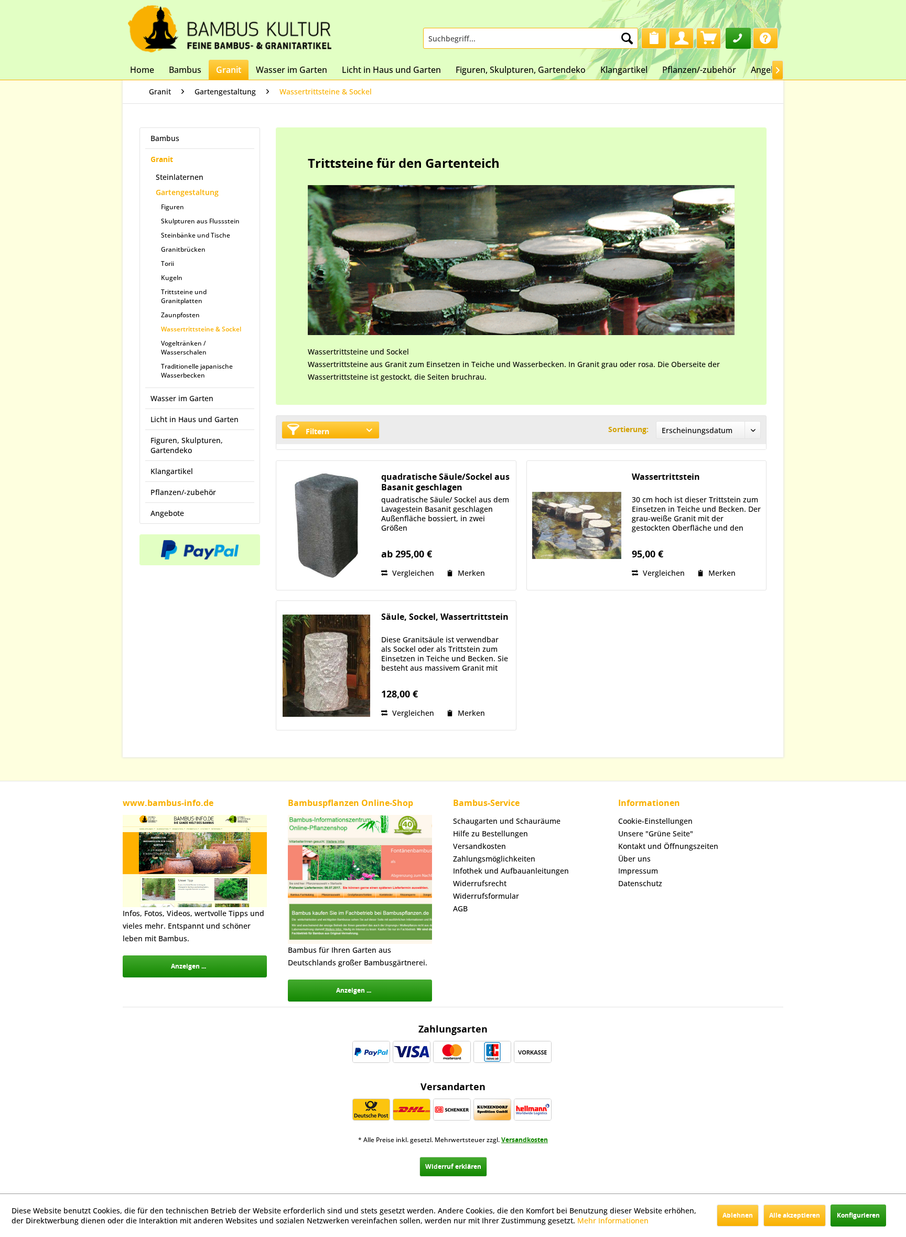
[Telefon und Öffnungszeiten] (738, 38)
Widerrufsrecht (479, 883)
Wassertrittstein (666, 476)
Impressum (638, 871)
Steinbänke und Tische (195, 235)
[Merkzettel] (653, 38)
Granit (161, 159)
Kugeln (171, 277)
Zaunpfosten (180, 314)
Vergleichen (412, 573)
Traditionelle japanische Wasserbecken (197, 371)
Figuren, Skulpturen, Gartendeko (186, 445)
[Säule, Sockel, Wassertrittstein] (326, 665)
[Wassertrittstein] (576, 525)
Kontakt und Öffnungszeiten (668, 846)
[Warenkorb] (708, 38)
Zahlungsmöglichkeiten (494, 859)
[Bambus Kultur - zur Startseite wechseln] (229, 26)
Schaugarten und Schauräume (506, 821)
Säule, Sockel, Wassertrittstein (445, 616)
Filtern (316, 431)
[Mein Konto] (681, 38)
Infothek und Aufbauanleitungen (511, 871)
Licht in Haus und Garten (194, 419)
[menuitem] (530, 38)
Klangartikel (171, 471)
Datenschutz (640, 883)
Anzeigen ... (188, 966)
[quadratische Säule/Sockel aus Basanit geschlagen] (326, 525)
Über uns (634, 859)
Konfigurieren (858, 1215)
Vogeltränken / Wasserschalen (184, 348)
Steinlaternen (179, 177)
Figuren (172, 206)
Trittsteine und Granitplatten (184, 296)
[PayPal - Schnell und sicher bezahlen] (200, 550)
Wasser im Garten (181, 398)
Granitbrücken (183, 249)
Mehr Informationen (613, 1220)
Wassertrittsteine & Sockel (201, 329)
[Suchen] (627, 38)
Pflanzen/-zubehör (183, 492)
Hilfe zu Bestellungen (490, 833)
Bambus (164, 138)
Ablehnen (737, 1215)
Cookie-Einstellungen (655, 821)
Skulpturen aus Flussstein (200, 221)
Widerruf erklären (453, 1166)
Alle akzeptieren (794, 1215)
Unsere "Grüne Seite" (655, 833)
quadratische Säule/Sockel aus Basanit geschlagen (445, 481)
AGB (460, 908)
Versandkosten (479, 846)
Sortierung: (628, 429)
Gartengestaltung (187, 192)
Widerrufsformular (486, 896)
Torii (167, 263)
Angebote (167, 513)
